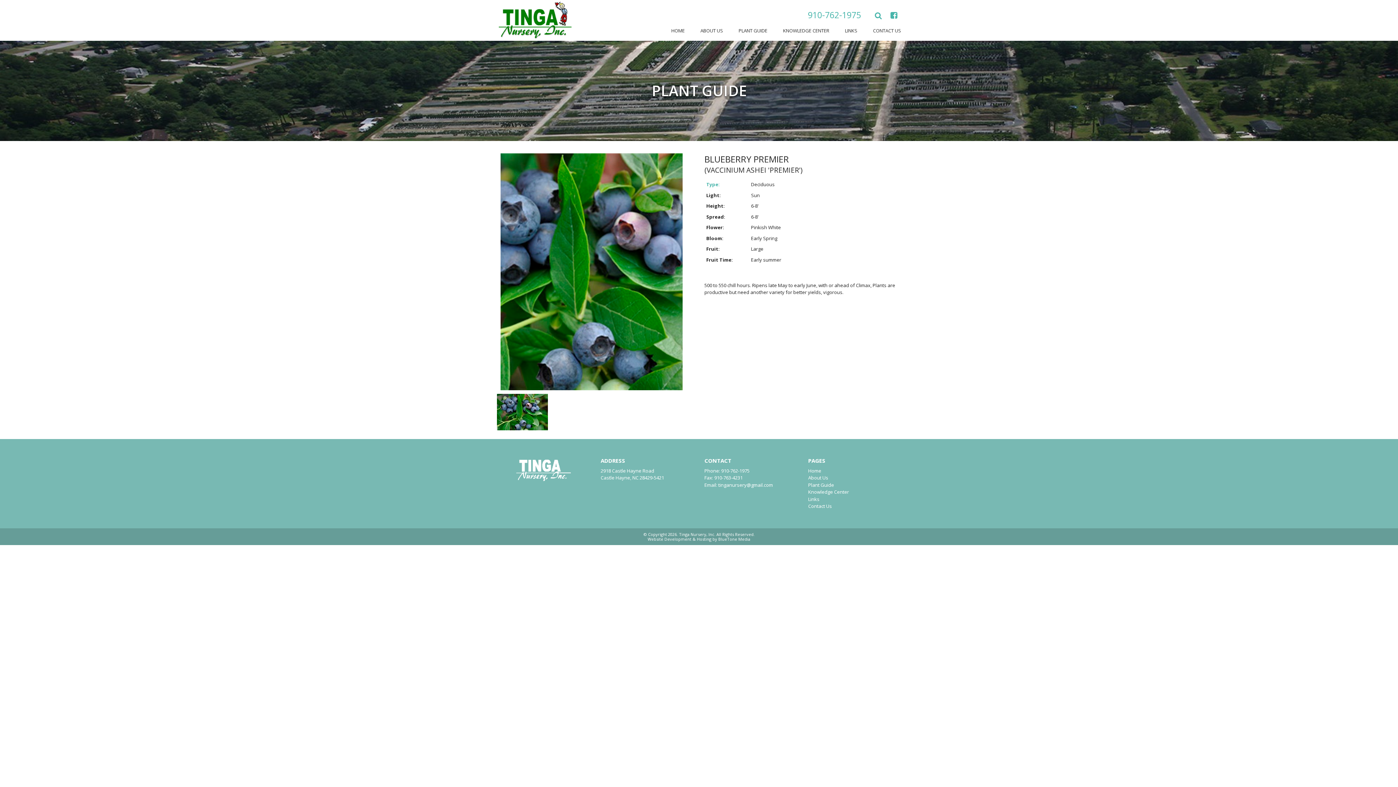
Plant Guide (753, 30)
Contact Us (887, 30)
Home (678, 30)
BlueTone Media (734, 539)
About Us (711, 30)
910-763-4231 (728, 477)
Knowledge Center (806, 30)
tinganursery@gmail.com (745, 485)
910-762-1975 (834, 15)
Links (851, 30)
